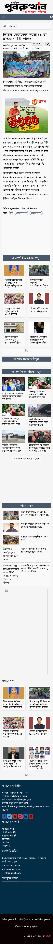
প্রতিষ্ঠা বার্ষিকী (36, 213)
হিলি (11, 213)
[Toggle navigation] (8, 17)
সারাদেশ (13, 26)
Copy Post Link (37, 44)
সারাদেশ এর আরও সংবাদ (26, 458)
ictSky (48, 936)
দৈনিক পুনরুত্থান (11, 45)
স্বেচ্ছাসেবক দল (21, 213)
